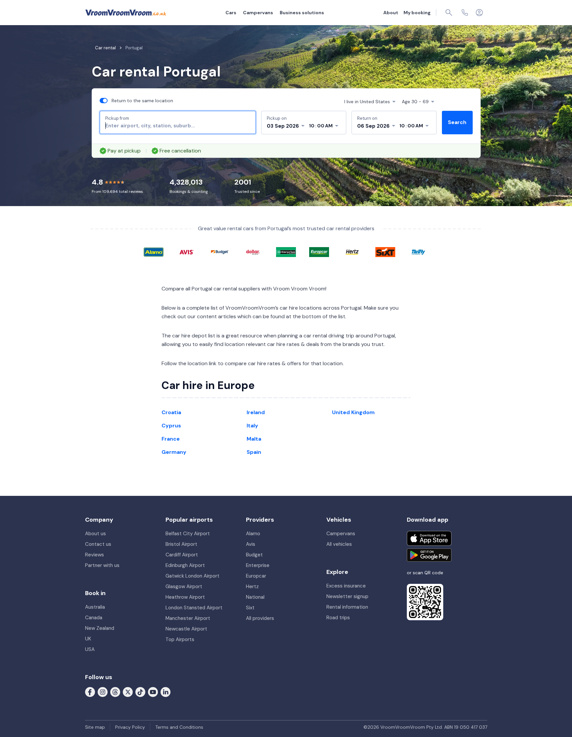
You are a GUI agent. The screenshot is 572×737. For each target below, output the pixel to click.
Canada (93, 617)
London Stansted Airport (194, 607)
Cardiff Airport (182, 554)
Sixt (250, 607)
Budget (254, 554)
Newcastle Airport (186, 629)
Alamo (253, 533)
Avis (250, 544)
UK (88, 638)
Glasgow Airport (184, 586)
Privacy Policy (130, 727)
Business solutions (302, 13)
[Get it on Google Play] (429, 555)
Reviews (94, 554)
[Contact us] (464, 12)
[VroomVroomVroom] (125, 13)
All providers (260, 618)
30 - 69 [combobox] (415, 102)
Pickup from (117, 118)
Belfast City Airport (188, 533)
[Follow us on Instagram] (103, 691)
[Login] (479, 12)
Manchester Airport (188, 618)
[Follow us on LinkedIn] (165, 691)
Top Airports (180, 639)
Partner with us (102, 565)
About (390, 13)
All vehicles (339, 544)
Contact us (98, 544)
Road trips (338, 617)
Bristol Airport (181, 544)
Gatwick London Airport (192, 576)
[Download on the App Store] (429, 538)
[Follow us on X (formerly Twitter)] (128, 691)
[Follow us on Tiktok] (140, 691)
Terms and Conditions (179, 727)
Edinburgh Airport (185, 565)
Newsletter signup (347, 596)
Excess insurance (346, 586)
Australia (95, 607)
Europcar (256, 576)
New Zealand (99, 628)
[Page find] (449, 12)
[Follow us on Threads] (115, 691)
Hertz (252, 586)
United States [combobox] (367, 102)
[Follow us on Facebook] (90, 691)
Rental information (347, 607)
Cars (230, 13)
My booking (417, 13)
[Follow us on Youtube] (153, 691)
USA (90, 649)
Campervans (258, 13)
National (255, 597)
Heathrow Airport (185, 597)
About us (95, 533)
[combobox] (177, 126)
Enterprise (257, 565)
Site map (95, 727)
